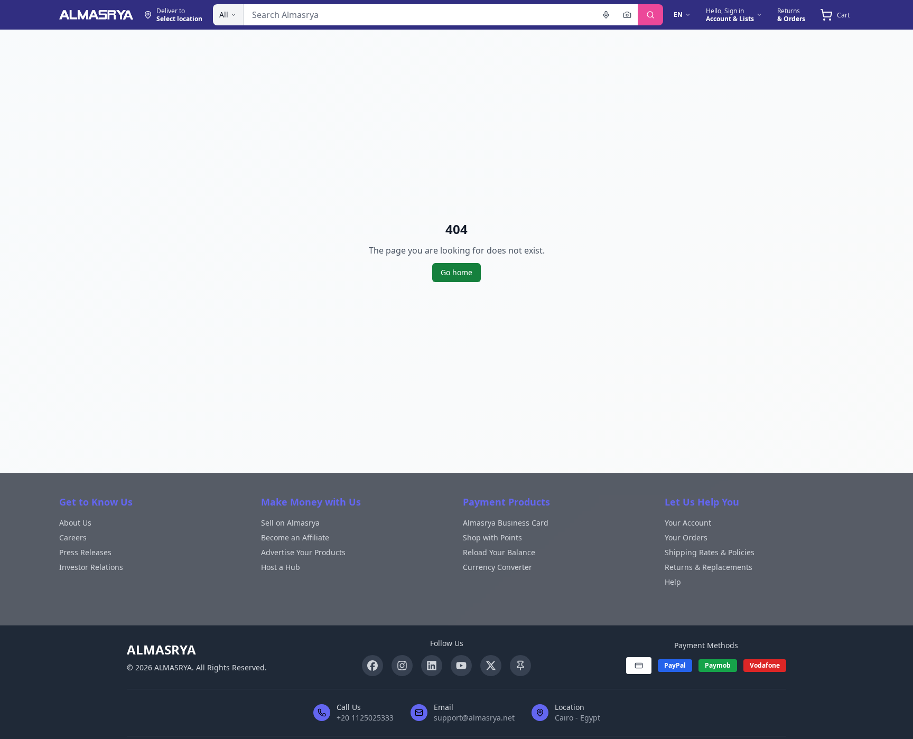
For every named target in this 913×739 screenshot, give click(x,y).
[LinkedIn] (431, 665)
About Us (75, 523)
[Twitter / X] (490, 665)
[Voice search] (606, 14)
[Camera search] (627, 14)
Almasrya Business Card (505, 523)
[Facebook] (372, 665)
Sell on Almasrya (290, 523)
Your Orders (686, 537)
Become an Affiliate (295, 537)
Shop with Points (492, 537)
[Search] (650, 14)
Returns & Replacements (708, 567)
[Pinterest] (520, 665)
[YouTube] (461, 665)
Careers (73, 537)
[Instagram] (402, 665)
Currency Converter (497, 567)
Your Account (688, 523)
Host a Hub (280, 567)
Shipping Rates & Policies (709, 552)
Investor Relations (91, 567)
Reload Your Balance (499, 552)
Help (673, 582)
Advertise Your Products (303, 552)
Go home (456, 272)
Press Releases (85, 552)
